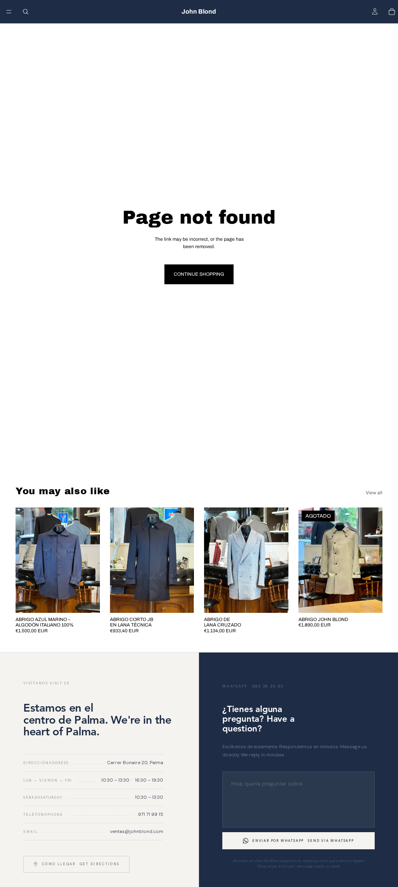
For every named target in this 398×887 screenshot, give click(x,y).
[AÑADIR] (88, 601)
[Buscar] (25, 11)
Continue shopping (199, 274)
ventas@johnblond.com (136, 831)
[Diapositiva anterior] (24, 560)
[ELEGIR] (182, 601)
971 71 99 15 (150, 814)
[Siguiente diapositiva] (91, 560)
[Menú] (9, 12)
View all (374, 492)
